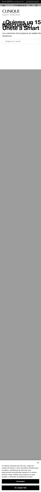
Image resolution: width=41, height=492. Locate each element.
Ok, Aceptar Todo (20, 488)
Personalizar (20, 481)
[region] (20, 476)
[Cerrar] (37, 462)
